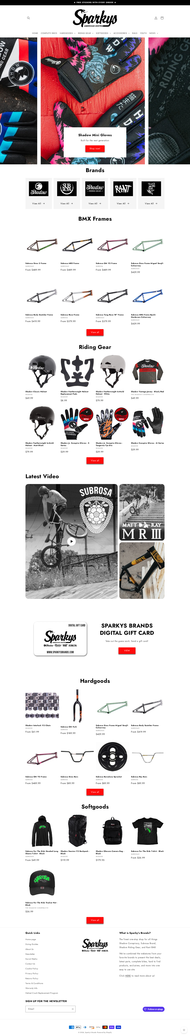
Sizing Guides (31, 944)
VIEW (127, 650)
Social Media (31, 959)
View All (36, 203)
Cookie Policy (31, 968)
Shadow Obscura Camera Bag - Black (110, 852)
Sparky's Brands (90, 1032)
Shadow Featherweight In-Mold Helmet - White (110, 393)
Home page (30, 939)
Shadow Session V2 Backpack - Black (75, 852)
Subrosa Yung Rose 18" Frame (110, 315)
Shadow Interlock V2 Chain (38, 725)
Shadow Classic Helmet (36, 392)
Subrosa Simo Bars (69, 777)
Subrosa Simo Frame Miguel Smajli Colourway (147, 264)
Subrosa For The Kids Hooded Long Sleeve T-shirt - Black (41, 852)
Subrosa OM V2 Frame (106, 263)
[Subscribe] (72, 1009)
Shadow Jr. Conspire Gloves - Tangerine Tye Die (109, 444)
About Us (29, 949)
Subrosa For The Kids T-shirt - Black (147, 851)
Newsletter (30, 954)
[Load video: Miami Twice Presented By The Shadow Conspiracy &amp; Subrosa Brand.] (71, 541)
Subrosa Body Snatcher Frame (39, 315)
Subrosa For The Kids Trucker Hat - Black (41, 904)
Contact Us (30, 963)
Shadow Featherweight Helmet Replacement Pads (74, 393)
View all (95, 332)
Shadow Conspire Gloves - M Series (147, 443)
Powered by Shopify (104, 1032)
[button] (28, 18)
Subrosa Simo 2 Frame (35, 263)
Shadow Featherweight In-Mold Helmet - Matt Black (39, 444)
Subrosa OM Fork (69, 727)
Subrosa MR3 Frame (70, 263)
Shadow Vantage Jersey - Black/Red (147, 392)
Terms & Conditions (34, 983)
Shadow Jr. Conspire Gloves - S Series (75, 444)
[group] (95, 100)
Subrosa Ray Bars (139, 777)
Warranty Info (31, 988)
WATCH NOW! (95, 148)
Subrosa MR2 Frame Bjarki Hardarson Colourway (143, 316)
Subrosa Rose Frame (70, 315)
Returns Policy (31, 978)
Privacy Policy (31, 973)
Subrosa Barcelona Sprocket (109, 777)
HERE (128, 975)
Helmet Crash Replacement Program (41, 993)
